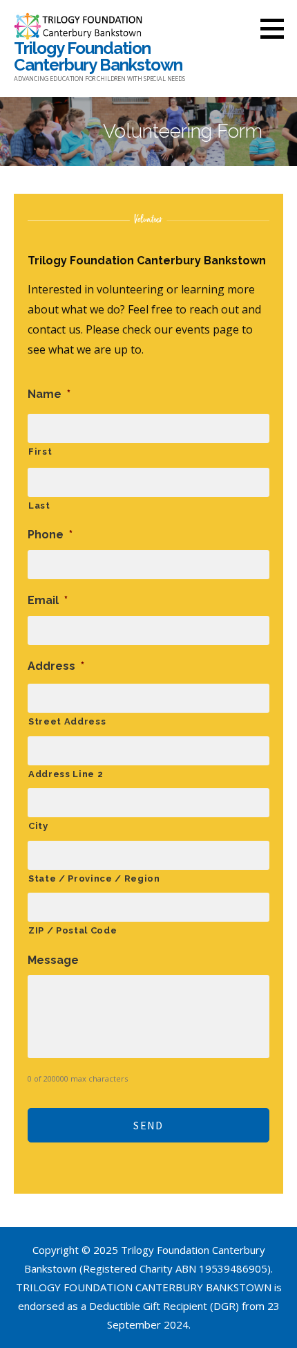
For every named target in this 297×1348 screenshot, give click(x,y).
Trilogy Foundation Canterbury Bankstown (98, 56)
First (40, 451)
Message (53, 960)
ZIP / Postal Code (72, 930)
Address (56, 666)
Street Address (67, 721)
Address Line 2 (65, 774)
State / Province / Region (94, 878)
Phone (50, 534)
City (38, 826)
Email (48, 600)
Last (39, 505)
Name (49, 394)
